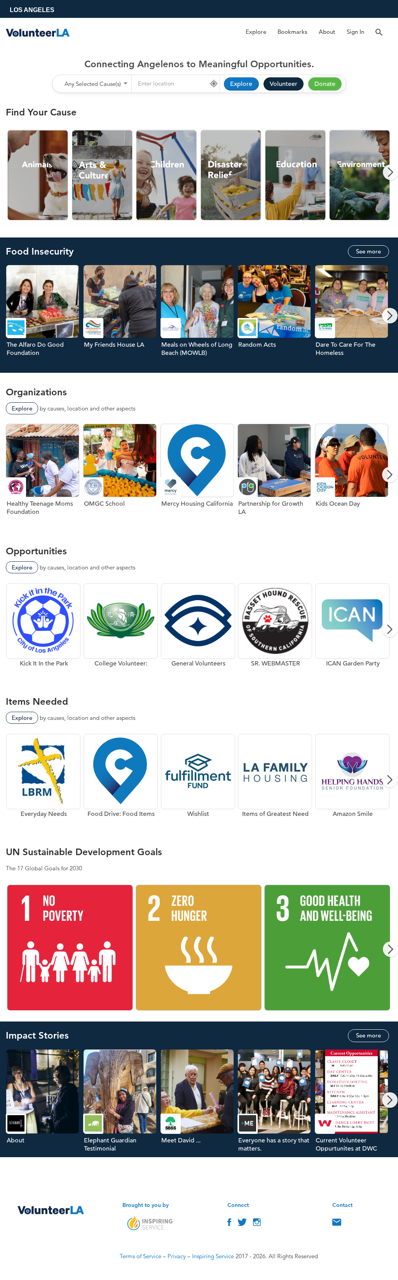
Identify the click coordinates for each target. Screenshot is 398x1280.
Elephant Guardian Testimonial (122, 1103)
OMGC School (122, 478)
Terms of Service (140, 1256)
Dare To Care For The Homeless (353, 319)
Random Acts (276, 319)
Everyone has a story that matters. (276, 1103)
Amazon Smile (352, 783)
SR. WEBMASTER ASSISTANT (275, 632)
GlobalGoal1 (70, 948)
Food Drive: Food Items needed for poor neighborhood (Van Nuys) (121, 783)
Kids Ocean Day (353, 478)
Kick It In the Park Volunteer (43, 632)
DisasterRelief (231, 175)
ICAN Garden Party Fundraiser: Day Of (352, 632)
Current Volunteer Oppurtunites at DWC (353, 1103)
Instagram (257, 1224)
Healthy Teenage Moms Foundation (44, 478)
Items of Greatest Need (275, 783)
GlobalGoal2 (198, 948)
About (327, 31)
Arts (102, 175)
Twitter (242, 1224)
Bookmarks (292, 31)
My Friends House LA (122, 319)
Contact (336, 1224)
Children (166, 175)
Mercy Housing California (199, 478)
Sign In (355, 31)
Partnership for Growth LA (276, 478)
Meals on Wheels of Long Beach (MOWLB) (199, 319)
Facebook (229, 1224)
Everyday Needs (43, 783)
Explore (256, 31)
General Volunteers (198, 632)
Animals (38, 175)
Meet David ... (199, 1103)
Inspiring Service (213, 1256)
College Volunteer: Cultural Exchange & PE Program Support (121, 632)
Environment (360, 175)
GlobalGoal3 (327, 948)
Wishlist (198, 783)
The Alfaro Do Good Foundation (44, 319)
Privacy (177, 1256)
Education (296, 175)
